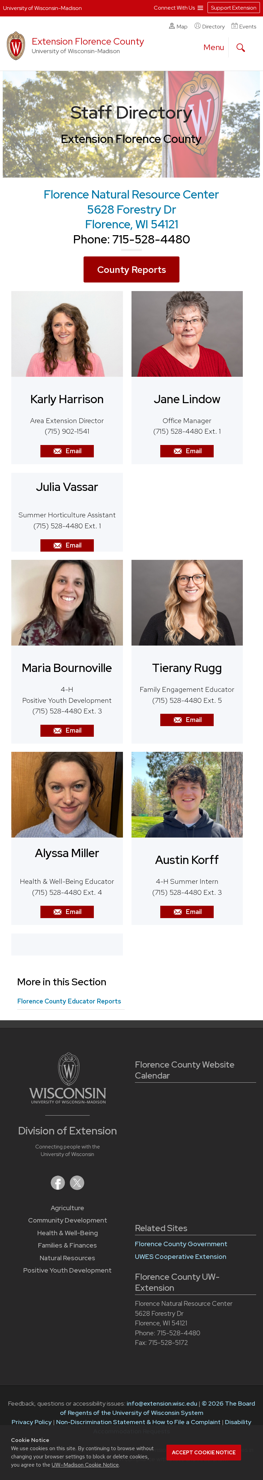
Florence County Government (181, 1244)
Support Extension (233, 7)
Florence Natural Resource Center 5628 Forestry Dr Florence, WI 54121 (131, 209)
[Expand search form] (240, 47)
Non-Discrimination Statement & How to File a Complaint (138, 1422)
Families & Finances (67, 1245)
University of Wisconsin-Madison (42, 8)
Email (73, 451)
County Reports (131, 269)
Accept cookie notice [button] (204, 1452)
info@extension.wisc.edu (162, 1403)
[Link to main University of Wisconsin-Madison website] (67, 1101)
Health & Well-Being (67, 1233)
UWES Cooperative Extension (180, 1256)
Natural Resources (67, 1258)
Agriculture (67, 1208)
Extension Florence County (88, 41)
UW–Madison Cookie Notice (85, 1464)
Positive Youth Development (67, 1270)
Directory (213, 26)
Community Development (67, 1220)
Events (247, 26)
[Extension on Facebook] (58, 1187)
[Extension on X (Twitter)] (77, 1187)
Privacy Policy (32, 1422)
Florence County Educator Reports (69, 1001)
